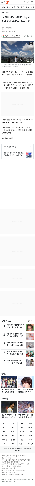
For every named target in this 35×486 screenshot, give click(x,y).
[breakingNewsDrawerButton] (28, 2)
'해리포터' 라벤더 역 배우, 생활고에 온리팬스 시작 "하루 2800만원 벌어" (15, 327)
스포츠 (4, 399)
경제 (22, 424)
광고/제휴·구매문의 (16, 448)
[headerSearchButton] (25, 2)
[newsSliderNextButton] (32, 321)
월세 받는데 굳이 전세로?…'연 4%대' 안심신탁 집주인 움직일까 (15, 363)
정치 (4, 424)
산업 (4, 432)
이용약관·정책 (27, 448)
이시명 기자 (8, 28)
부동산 (13, 432)
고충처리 (17, 450)
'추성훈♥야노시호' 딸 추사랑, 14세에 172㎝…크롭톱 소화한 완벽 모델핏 (16, 345)
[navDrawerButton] (32, 2)
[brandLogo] (5, 2)
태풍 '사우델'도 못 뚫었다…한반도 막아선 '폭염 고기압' (16, 354)
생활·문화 (4, 436)
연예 (3, 373)
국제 (30, 424)
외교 (13, 428)
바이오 (30, 432)
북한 (22, 428)
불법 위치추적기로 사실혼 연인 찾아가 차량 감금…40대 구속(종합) (14, 154)
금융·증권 (31, 428)
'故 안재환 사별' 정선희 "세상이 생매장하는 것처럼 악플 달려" (16, 336)
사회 (13, 424)
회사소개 (6, 448)
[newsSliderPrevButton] (27, 321)
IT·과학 (22, 432)
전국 (2, 13)
